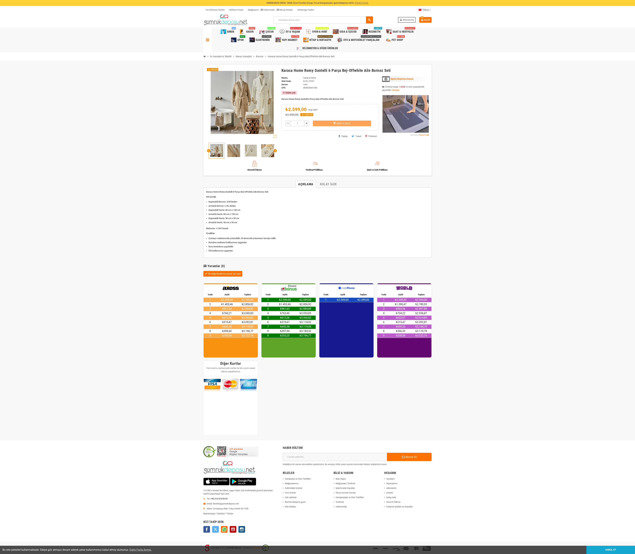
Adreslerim (391, 488)
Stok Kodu (286, 81)
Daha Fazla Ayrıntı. (140, 549)
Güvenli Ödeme (393, 502)
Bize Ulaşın (341, 479)
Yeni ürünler (290, 492)
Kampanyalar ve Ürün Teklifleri (350, 497)
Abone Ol (411, 457)
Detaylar (395, 90)
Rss (224, 529)
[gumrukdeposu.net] (226, 20)
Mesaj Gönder (286, 10)
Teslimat (340, 502)
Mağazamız (253, 10)
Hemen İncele (424, 135)
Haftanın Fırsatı (236, 10)
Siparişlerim (391, 483)
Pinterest (372, 136)
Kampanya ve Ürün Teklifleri (298, 479)
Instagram (241, 529)
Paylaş (344, 136)
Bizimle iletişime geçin (295, 502)
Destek (389, 492)
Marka (284, 78)
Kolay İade (391, 497)
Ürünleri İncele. (362, 3)
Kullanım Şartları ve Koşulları (399, 506)
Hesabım (390, 479)
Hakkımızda (269, 10)
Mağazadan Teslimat (345, 483)
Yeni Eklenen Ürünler (215, 10)
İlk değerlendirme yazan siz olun (223, 273)
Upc (283, 88)
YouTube (233, 529)
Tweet (358, 136)
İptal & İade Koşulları (345, 488)
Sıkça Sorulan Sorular (346, 492)
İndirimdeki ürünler (293, 488)
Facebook (206, 529)
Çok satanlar (291, 497)
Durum (284, 84)
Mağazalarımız (291, 483)
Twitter (215, 529)
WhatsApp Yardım (305, 10)
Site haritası (290, 506)
